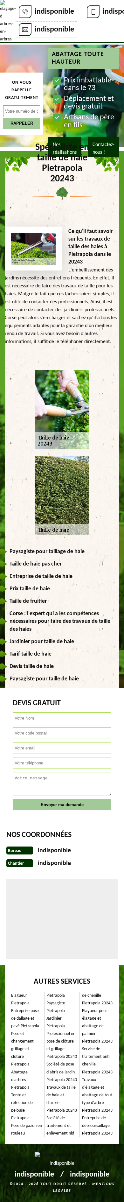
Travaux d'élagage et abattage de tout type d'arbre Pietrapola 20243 (97, 1095)
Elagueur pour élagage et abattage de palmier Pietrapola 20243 (97, 1026)
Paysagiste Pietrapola (55, 1007)
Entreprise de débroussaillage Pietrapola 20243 (97, 1126)
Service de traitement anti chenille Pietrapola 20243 (97, 1060)
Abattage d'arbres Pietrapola (20, 1080)
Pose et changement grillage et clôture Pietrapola (22, 1049)
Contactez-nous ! (103, 148)
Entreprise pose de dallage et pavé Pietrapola (25, 1019)
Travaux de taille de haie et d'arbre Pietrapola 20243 (61, 1099)
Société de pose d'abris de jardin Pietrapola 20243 (61, 1072)
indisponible (54, 12)
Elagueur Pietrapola (20, 999)
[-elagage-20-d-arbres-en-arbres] (8, 21)
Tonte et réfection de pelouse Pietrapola (22, 1107)
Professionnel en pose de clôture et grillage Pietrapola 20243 (61, 1045)
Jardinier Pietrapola (55, 1022)
